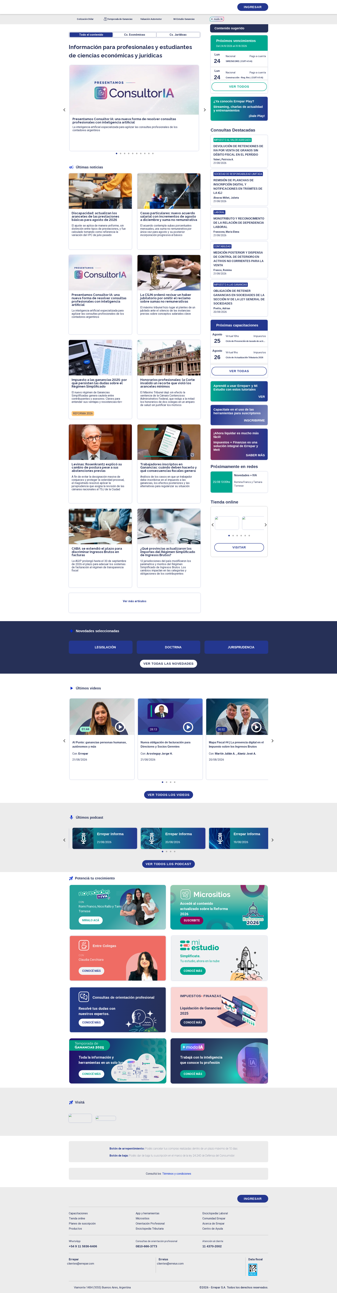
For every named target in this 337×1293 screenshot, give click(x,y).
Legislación (105, 647)
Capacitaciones (78, 1213)
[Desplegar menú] (71, 7)
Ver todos (239, 86)
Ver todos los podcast (168, 864)
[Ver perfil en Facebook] (71, 1269)
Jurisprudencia (241, 647)
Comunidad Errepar (213, 1218)
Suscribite (192, 920)
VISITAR (239, 547)
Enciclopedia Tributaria (150, 1228)
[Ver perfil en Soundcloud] (109, 1269)
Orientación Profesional (150, 1223)
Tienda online (77, 1218)
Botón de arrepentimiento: (127, 1148)
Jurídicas (178, 34)
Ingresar (253, 7)
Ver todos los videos (169, 795)
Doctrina (173, 647)
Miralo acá (90, 920)
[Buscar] (115, 7)
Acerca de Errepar (213, 1223)
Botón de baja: (119, 1155)
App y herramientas (147, 1213)
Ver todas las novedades (168, 663)
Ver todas (239, 371)
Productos (75, 1228)
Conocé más (91, 971)
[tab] (229, 535)
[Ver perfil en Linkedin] (86, 1269)
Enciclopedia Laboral (215, 1213)
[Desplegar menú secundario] (221, 7)
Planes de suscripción (82, 1223)
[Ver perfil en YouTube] (94, 1269)
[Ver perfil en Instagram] (102, 1269)
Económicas (134, 34)
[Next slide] (265, 525)
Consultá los (168, 1173)
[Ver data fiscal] (258, 1270)
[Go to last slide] (213, 525)
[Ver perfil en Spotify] (117, 1269)
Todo (91, 34)
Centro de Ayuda (212, 1228)
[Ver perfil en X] (79, 1269)
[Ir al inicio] (83, 1199)
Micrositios (142, 1218)
